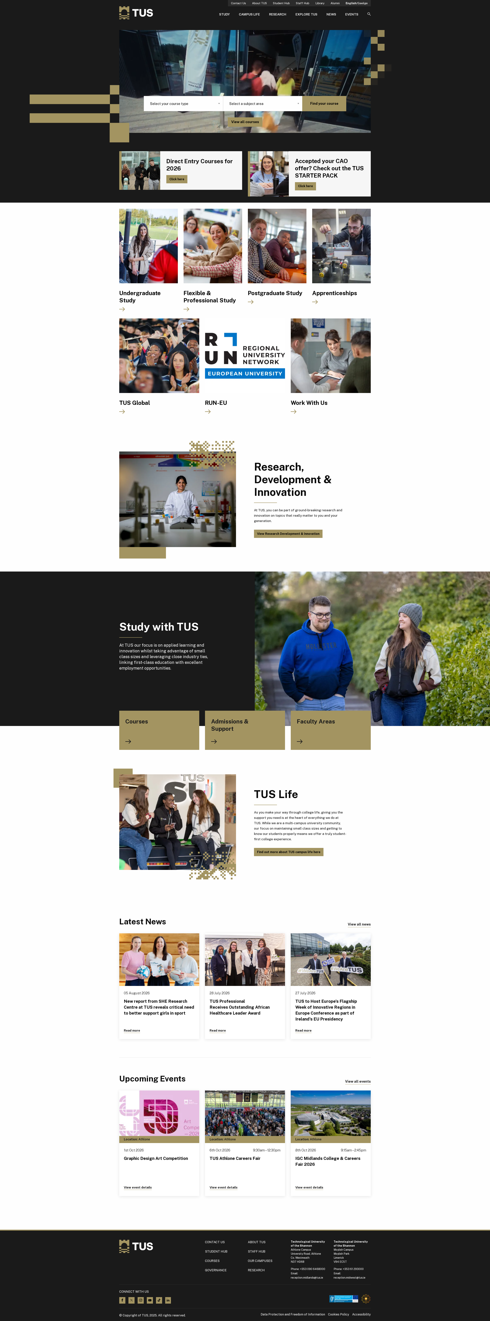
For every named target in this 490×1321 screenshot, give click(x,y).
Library (319, 3)
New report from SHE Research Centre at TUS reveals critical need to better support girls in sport (159, 1007)
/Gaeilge (357, 3)
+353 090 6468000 (312, 1269)
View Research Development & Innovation (288, 534)
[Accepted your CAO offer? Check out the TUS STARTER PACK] (268, 173)
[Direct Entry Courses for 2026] (139, 170)
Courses (212, 1261)
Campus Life (249, 14)
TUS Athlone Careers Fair (235, 1158)
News (331, 14)
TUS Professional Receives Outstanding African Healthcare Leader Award (240, 1007)
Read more (132, 1030)
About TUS (259, 3)
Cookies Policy (338, 1314)
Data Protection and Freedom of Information (293, 1314)
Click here (176, 179)
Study (224, 14)
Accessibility (361, 1314)
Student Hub (281, 3)
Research (277, 14)
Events (351, 14)
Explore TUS (306, 14)
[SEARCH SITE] (369, 14)
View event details (138, 1187)
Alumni (335, 3)
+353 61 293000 (353, 1269)
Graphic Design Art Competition (156, 1158)
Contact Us (238, 3)
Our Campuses (260, 1261)
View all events (358, 1081)
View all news (359, 924)
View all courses (245, 122)
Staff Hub (302, 3)
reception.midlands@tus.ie (307, 1277)
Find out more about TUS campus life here (288, 852)
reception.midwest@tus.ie (349, 1277)
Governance (216, 1270)
